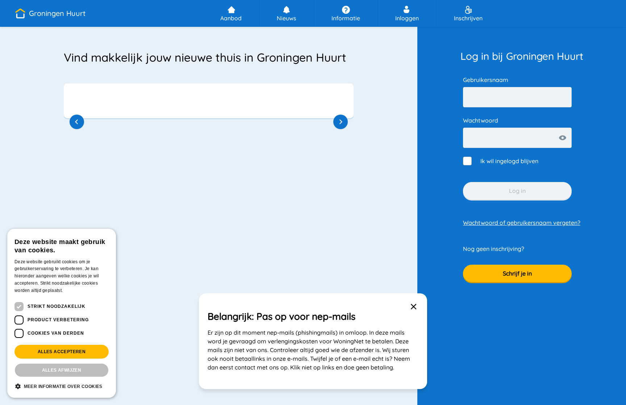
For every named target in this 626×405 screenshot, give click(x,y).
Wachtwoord (480, 120)
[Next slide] (340, 122)
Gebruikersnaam (485, 79)
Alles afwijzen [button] (62, 370)
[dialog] (61, 313)
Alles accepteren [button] (61, 351)
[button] (49, 13)
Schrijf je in (517, 273)
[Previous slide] (77, 122)
